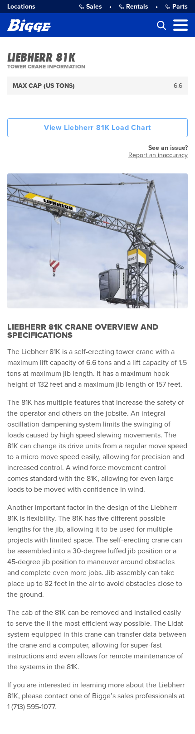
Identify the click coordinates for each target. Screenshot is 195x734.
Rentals (137, 6)
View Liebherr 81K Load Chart (97, 127)
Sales (94, 6)
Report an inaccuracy (158, 155)
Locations (21, 6)
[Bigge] (29, 25)
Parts (180, 6)
